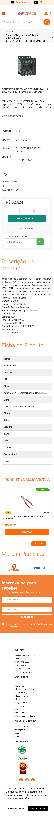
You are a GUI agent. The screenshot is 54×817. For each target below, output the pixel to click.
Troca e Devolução (21, 693)
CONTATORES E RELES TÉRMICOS (25, 40)
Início (8, 31)
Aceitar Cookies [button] (37, 808)
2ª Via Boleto (19, 683)
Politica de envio (20, 699)
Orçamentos (19, 686)
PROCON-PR (19, 709)
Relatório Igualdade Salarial (24, 716)
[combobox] (22, 22)
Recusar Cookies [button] (16, 808)
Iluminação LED (20, 730)
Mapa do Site (19, 713)
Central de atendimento (23, 672)
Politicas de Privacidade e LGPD (26, 689)
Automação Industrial (22, 727)
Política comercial (21, 696)
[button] (46, 13)
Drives (16, 737)
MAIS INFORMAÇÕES (12, 116)
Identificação (19, 733)
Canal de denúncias (22, 669)
